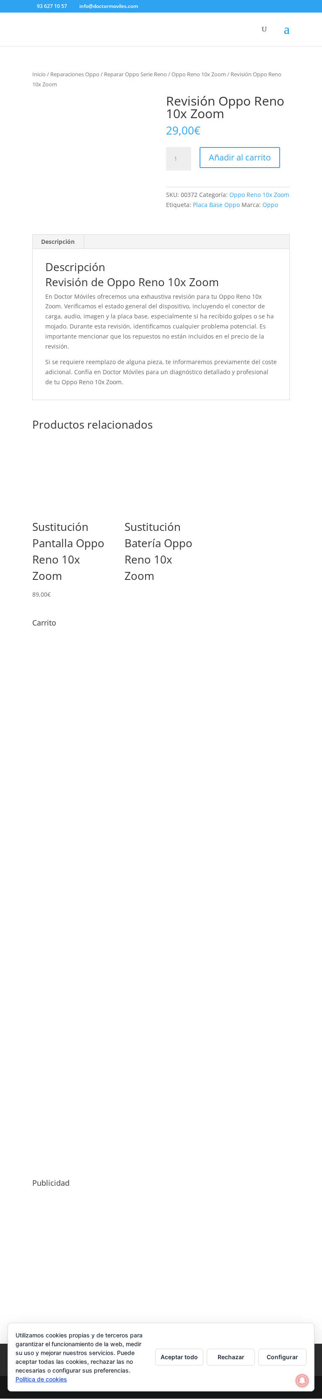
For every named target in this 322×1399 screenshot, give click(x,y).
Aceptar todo (179, 1356)
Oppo (270, 205)
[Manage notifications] (302, 1380)
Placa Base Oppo (216, 205)
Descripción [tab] (58, 242)
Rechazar (231, 1356)
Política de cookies (41, 1379)
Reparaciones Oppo (74, 74)
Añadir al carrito (240, 157)
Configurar (282, 1356)
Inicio (39, 74)
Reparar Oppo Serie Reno (135, 74)
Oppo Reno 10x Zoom (198, 74)
